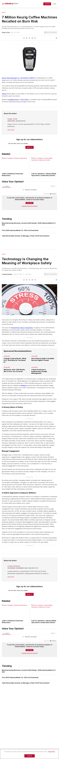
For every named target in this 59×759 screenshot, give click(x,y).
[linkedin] (27, 38)
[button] (3, 4)
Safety (4, 12)
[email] (35, 38)
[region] (29, 190)
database (23, 385)
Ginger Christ (6, 32)
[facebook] (24, 38)
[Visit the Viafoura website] (53, 193)
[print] (56, 38)
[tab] (6, 186)
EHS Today (24, 99)
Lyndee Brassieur (7, 274)
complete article (13, 99)
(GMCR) (31, 78)
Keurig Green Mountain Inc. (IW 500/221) (15, 78)
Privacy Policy (51, 751)
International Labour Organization (22, 328)
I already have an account (30, 206)
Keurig (4, 94)
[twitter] (29, 38)
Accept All (29, 755)
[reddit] (32, 38)
